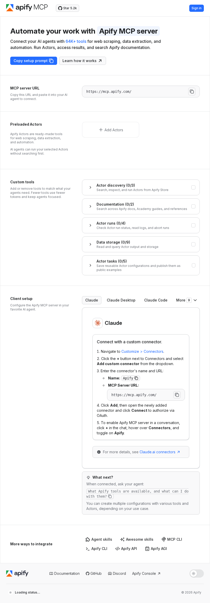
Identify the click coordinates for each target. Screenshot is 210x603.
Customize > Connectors (142, 351)
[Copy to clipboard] (191, 91)
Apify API (129, 548)
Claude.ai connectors (157, 452)
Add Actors (113, 130)
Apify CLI (99, 548)
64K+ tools (76, 41)
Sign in (197, 8)
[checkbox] (193, 187)
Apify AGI (159, 548)
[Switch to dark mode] (197, 573)
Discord (119, 573)
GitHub (96, 573)
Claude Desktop (121, 300)
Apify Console (144, 573)
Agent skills (101, 539)
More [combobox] (183, 300)
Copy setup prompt (31, 60)
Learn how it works (79, 60)
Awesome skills (139, 539)
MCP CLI (174, 539)
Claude (91, 300)
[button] (136, 378)
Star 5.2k (70, 8)
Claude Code (155, 300)
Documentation (67, 573)
